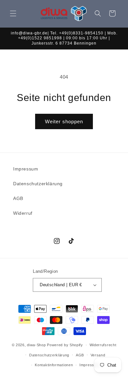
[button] (13, 13)
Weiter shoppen (64, 121)
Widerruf (22, 213)
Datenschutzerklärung (38, 183)
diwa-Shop (36, 345)
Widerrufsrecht (103, 345)
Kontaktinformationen (54, 365)
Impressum (25, 168)
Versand (98, 355)
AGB (18, 198)
